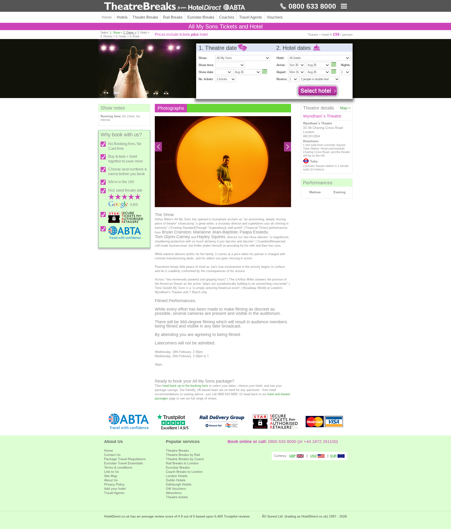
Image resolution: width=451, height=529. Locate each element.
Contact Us (112, 455)
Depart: (281, 72)
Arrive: (280, 65)
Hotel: (280, 58)
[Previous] (158, 146)
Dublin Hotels (176, 480)
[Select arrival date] (333, 64)
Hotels (122, 17)
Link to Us (111, 472)
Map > (345, 108)
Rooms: (281, 79)
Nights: (345, 65)
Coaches (226, 17)
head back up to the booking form (185, 385)
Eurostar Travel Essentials (123, 463)
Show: (202, 58)
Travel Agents (250, 17)
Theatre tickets (177, 497)
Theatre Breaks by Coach (185, 459)
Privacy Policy (114, 484)
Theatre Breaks (145, 17)
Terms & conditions (118, 467)
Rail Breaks (173, 17)
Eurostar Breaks (200, 17)
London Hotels (176, 476)
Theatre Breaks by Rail (183, 455)
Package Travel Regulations (125, 459)
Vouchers (275, 17)
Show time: (206, 65)
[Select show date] (264, 71)
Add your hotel (115, 488)
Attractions (174, 493)
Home (107, 17)
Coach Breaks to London (184, 472)
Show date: (206, 72)
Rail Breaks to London (182, 463)
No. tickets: (205, 79)
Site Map (110, 476)
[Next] (287, 146)
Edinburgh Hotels (178, 484)
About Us (111, 480)
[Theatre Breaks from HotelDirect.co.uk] (174, 6)
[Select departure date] (333, 71)
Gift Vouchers (176, 488)
